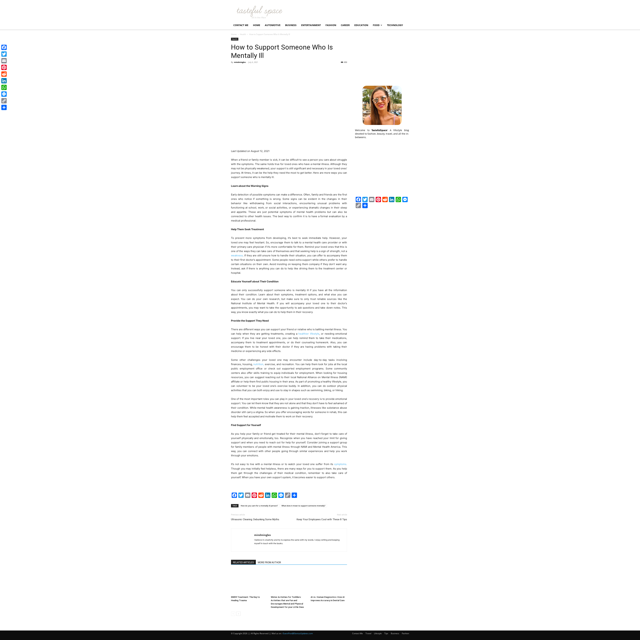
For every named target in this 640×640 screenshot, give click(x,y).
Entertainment (311, 25)
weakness (237, 255)
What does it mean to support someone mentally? (303, 505)
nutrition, (258, 364)
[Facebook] (4, 47)
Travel (368, 633)
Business (290, 25)
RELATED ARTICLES (243, 562)
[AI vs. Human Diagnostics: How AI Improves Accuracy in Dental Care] (329, 581)
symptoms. (340, 464)
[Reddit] (4, 74)
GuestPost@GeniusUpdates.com (298, 633)
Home (256, 25)
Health (243, 34)
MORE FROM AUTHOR (269, 562)
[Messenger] (4, 94)
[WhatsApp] (4, 87)
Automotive (272, 25)
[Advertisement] (382, 58)
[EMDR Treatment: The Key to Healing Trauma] (249, 581)
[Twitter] (4, 54)
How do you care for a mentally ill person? (259, 505)
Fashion (331, 25)
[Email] (4, 60)
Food (376, 25)
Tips (386, 633)
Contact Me (240, 25)
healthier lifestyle (308, 333)
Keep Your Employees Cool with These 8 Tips (322, 519)
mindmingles (240, 62)
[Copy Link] (4, 100)
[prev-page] (233, 614)
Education (361, 25)
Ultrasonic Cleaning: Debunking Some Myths (255, 519)
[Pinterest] (4, 67)
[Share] (4, 107)
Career (345, 25)
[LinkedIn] (4, 80)
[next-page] (238, 614)
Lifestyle (378, 633)
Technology (395, 25)
